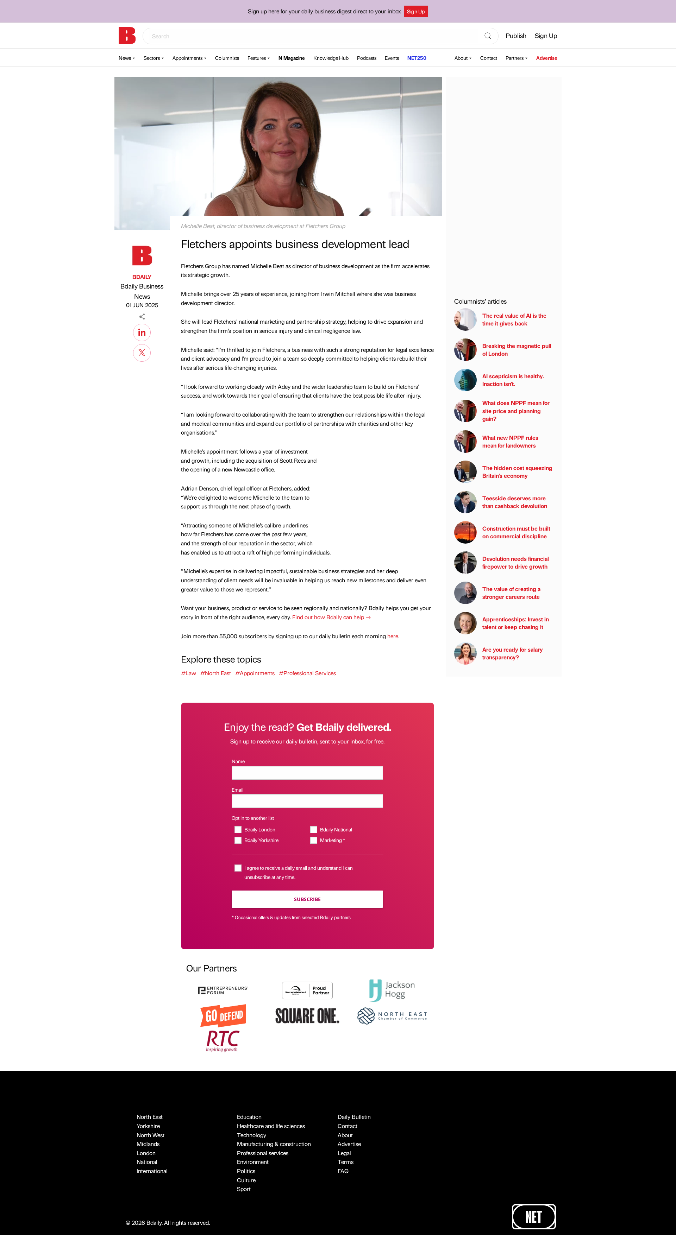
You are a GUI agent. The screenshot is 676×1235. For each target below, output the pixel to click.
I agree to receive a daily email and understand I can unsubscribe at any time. (298, 872)
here (392, 636)
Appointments (187, 58)
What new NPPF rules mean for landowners (510, 441)
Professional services (262, 1153)
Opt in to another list (253, 818)
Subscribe (307, 899)
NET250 (416, 58)
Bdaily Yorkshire (261, 840)
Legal (344, 1153)
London (146, 1153)
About (461, 58)
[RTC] (223, 1040)
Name (238, 761)
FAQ (343, 1170)
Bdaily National (336, 829)
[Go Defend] (223, 1015)
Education (249, 1116)
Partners (515, 58)
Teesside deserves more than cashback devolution (514, 501)
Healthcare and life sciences (271, 1125)
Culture (246, 1180)
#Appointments (255, 673)
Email (237, 789)
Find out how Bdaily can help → (331, 617)
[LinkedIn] (141, 331)
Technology (251, 1135)
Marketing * (332, 840)
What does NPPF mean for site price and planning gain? (516, 410)
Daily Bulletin (354, 1116)
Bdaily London (259, 829)
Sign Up (416, 11)
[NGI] (307, 989)
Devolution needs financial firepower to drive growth (515, 562)
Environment (253, 1161)
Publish (516, 35)
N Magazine (291, 58)
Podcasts (366, 58)
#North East (215, 673)
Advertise (546, 58)
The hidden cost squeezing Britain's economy (517, 471)
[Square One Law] (307, 1015)
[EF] (223, 989)
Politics (246, 1170)
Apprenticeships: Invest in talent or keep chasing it (515, 623)
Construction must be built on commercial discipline (516, 532)
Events (392, 58)
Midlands (148, 1143)
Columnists (227, 58)
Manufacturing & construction (274, 1143)
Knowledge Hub (331, 58)
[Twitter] (141, 351)
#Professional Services (307, 673)
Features (257, 58)
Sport (244, 1188)
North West (150, 1135)
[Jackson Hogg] (392, 989)
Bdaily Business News (141, 291)
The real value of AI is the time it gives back (514, 319)
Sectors (152, 58)
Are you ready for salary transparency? (512, 653)
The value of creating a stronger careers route (511, 592)
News (125, 58)
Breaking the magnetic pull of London (516, 349)
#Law (188, 673)
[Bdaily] (127, 35)
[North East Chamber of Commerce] (392, 1015)
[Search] (488, 36)
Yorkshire (148, 1125)
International (152, 1170)
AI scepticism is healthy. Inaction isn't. (513, 379)
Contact (488, 58)
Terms (345, 1161)
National (147, 1161)
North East (150, 1116)
